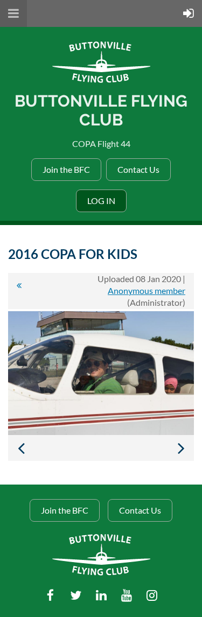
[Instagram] (151, 595)
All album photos (19, 290)
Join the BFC (66, 169)
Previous (21, 448)
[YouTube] (126, 595)
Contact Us (138, 169)
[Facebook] (50, 595)
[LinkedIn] (101, 595)
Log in (101, 200)
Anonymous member (146, 290)
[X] (75, 595)
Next (181, 448)
